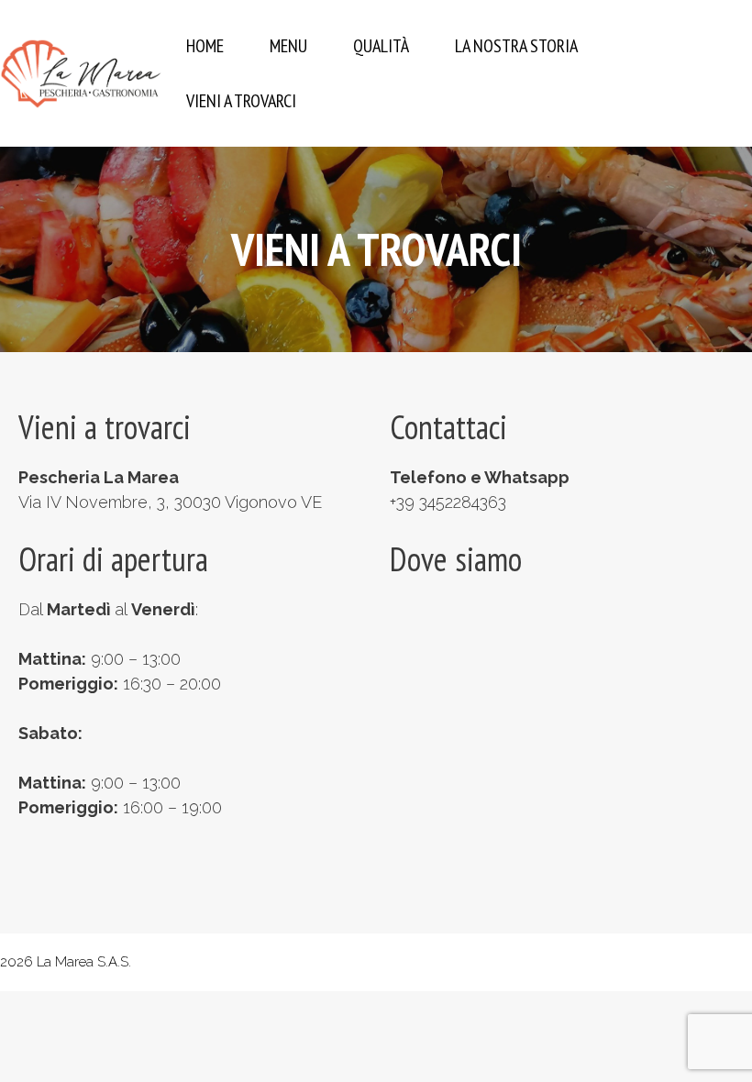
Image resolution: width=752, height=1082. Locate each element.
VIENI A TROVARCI (241, 101)
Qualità (381, 46)
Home (205, 46)
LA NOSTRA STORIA (516, 46)
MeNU (288, 46)
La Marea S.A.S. (84, 962)
